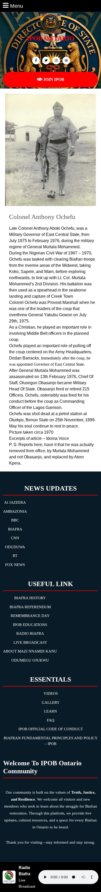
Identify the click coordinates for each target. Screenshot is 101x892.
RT (15, 556)
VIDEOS (51, 693)
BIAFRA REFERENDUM (30, 607)
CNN (15, 538)
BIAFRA (15, 529)
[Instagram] (65, 60)
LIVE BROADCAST (30, 642)
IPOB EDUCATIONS (30, 625)
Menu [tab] (16, 5)
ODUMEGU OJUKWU (30, 660)
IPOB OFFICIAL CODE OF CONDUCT (50, 729)
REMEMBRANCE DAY (30, 616)
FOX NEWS (15, 565)
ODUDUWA (15, 547)
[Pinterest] (55, 60)
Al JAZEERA (15, 502)
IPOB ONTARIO (50, 38)
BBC (15, 520)
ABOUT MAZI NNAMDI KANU (30, 651)
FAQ (50, 720)
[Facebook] (35, 60)
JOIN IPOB (53, 79)
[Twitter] (45, 60)
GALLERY (51, 702)
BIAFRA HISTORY (30, 598)
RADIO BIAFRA (30, 633)
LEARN (50, 711)
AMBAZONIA (15, 511)
